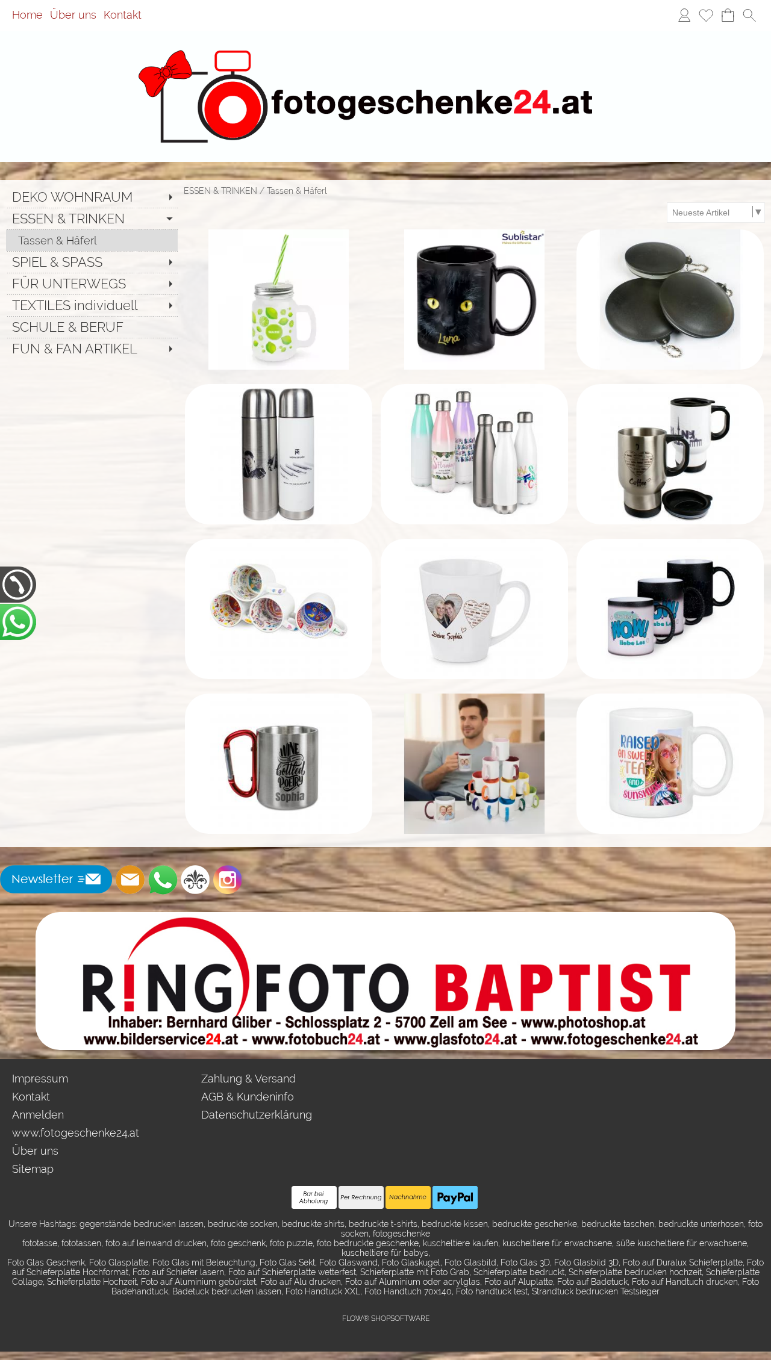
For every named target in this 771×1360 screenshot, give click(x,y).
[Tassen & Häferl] (92, 240)
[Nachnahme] (408, 1197)
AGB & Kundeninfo (247, 1096)
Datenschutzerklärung (256, 1114)
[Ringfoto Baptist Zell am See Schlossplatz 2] (385, 917)
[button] (749, 15)
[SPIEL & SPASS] (92, 262)
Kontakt (123, 15)
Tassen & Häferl (297, 191)
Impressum (40, 1078)
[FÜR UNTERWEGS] (92, 283)
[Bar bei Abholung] (314, 1197)
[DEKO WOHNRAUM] (92, 197)
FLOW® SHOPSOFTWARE (385, 1318)
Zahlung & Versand (248, 1078)
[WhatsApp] (163, 880)
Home (27, 15)
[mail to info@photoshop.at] (130, 880)
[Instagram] (228, 880)
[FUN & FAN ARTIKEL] (92, 348)
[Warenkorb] (727, 15)
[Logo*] (385, 47)
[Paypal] (455, 1197)
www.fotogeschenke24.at (75, 1132)
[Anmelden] (684, 15)
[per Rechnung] (361, 1197)
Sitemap (33, 1169)
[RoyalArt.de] (195, 880)
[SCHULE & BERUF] (92, 327)
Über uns (73, 15)
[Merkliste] (706, 15)
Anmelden (38, 1114)
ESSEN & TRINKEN (220, 191)
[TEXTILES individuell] (92, 305)
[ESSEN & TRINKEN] (92, 218)
